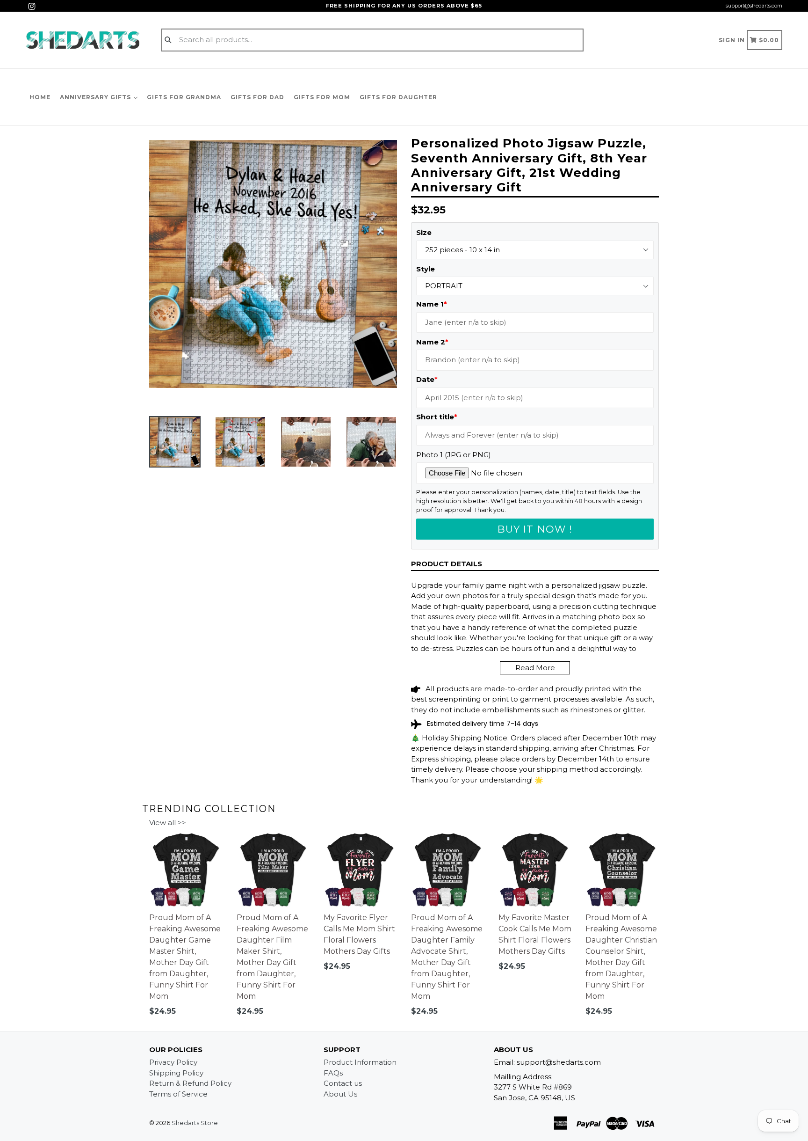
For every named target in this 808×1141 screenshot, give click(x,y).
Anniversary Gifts (96, 97)
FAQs (333, 1072)
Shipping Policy (176, 1072)
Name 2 (432, 341)
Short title (436, 416)
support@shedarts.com (754, 5)
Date (427, 379)
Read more (535, 667)
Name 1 (431, 304)
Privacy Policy (173, 1062)
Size (424, 232)
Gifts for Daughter (398, 97)
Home (39, 97)
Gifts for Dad (257, 97)
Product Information (360, 1062)
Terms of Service (178, 1094)
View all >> (167, 822)
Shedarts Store (195, 1122)
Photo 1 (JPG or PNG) (453, 454)
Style (425, 268)
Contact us (343, 1083)
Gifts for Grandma (184, 97)
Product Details (446, 563)
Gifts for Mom (322, 97)
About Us (340, 1094)
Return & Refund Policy (190, 1083)
